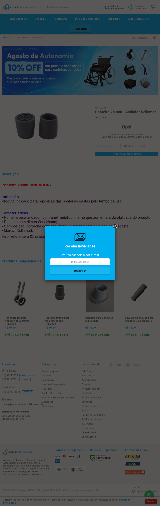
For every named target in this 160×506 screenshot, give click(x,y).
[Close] (115, 226)
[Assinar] (80, 270)
